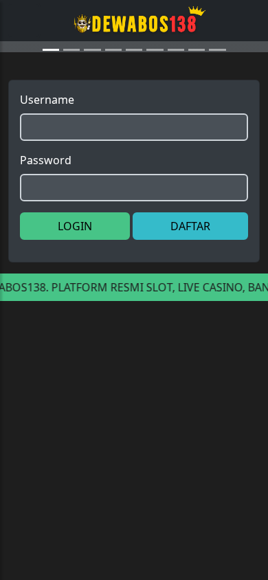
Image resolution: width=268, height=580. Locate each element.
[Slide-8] (217, 123)
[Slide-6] (176, 123)
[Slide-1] (71, 123)
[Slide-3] (113, 123)
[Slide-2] (92, 123)
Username (47, 172)
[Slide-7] (196, 123)
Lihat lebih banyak (201, 444)
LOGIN (75, 298)
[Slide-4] (134, 123)
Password (45, 233)
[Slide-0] (51, 123)
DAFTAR (190, 298)
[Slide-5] (154, 123)
